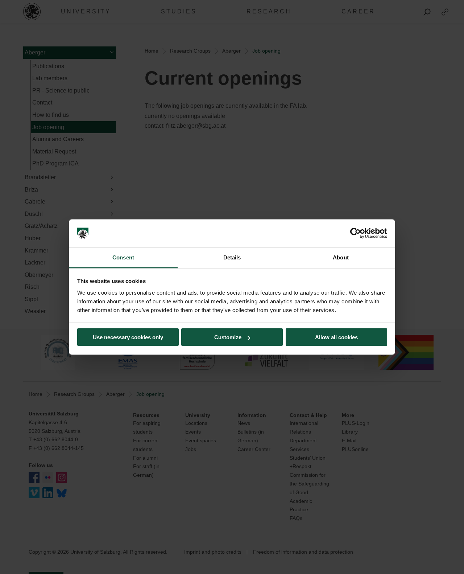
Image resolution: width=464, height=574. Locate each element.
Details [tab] (232, 257)
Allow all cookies (336, 337)
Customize (227, 337)
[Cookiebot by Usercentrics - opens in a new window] (355, 233)
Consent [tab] (123, 257)
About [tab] (341, 257)
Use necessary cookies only (128, 337)
